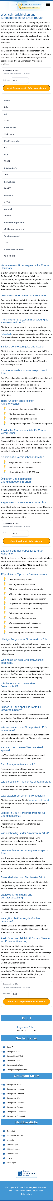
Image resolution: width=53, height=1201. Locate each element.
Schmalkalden (12, 1154)
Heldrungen (11, 1163)
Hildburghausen (13, 1149)
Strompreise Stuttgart (15, 1107)
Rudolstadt (11, 1131)
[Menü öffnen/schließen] (48, 4)
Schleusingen (12, 1145)
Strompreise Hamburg (15, 1089)
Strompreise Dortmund (16, 1116)
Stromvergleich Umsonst (35, 1187)
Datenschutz (26, 1194)
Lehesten (10, 1158)
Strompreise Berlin (14, 1085)
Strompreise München (15, 1094)
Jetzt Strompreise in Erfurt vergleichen (26, 88)
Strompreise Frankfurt (15, 1103)
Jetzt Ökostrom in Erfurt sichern (26, 541)
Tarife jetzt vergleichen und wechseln (26, 1001)
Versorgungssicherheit (39, 800)
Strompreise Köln (13, 1098)
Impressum (38, 1190)
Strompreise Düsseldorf (16, 1112)
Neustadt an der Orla (15, 1136)
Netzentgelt (6, 334)
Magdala (10, 1140)
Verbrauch (6, 80)
